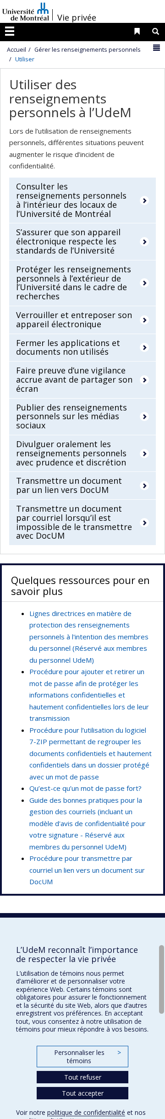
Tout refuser (82, 1077)
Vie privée (76, 17)
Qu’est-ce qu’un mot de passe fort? (85, 788)
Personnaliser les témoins (87, 1056)
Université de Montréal (25, 11)
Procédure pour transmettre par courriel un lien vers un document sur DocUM (87, 870)
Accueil (16, 49)
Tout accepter (83, 1093)
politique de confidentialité (86, 1112)
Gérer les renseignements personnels (87, 49)
